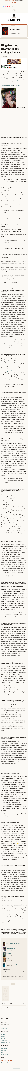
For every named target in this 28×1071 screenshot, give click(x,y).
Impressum (4, 1048)
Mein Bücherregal (5, 1042)
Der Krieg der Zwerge (12, 964)
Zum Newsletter (5, 1062)
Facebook (3, 85)
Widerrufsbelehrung (6, 1054)
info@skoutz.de (5, 1028)
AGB (2, 1052)
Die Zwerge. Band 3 (11, 958)
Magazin (3, 1034)
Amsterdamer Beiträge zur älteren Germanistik (13, 1004)
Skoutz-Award (4, 1040)
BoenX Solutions (16, 1068)
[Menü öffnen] (13, 6)
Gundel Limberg (15, 29)
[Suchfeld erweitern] (14, 10)
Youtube (17, 85)
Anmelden (21, 7)
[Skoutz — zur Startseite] (14, 17)
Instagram (10, 85)
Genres (3, 1038)
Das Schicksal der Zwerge (13, 943)
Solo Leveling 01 (10, 948)
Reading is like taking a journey (13, 80)
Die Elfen (8, 953)
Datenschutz (4, 1050)
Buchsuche (3, 1036)
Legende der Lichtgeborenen (14, 371)
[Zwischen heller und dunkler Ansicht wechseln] (16, 6)
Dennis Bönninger (9, 974)
